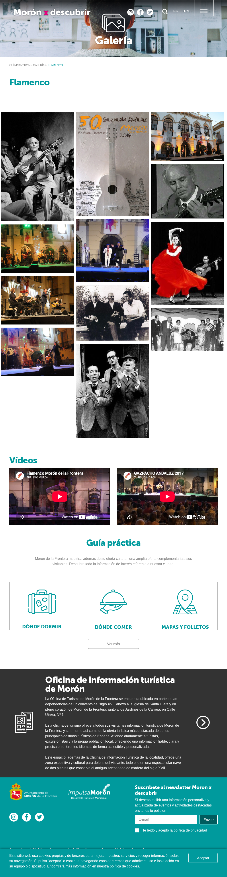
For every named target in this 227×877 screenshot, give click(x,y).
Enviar (209, 820)
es (175, 11)
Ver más (113, 644)
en (186, 11)
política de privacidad (190, 830)
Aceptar (203, 858)
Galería (39, 65)
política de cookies (124, 866)
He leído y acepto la (174, 830)
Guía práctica (19, 65)
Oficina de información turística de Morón (110, 684)
